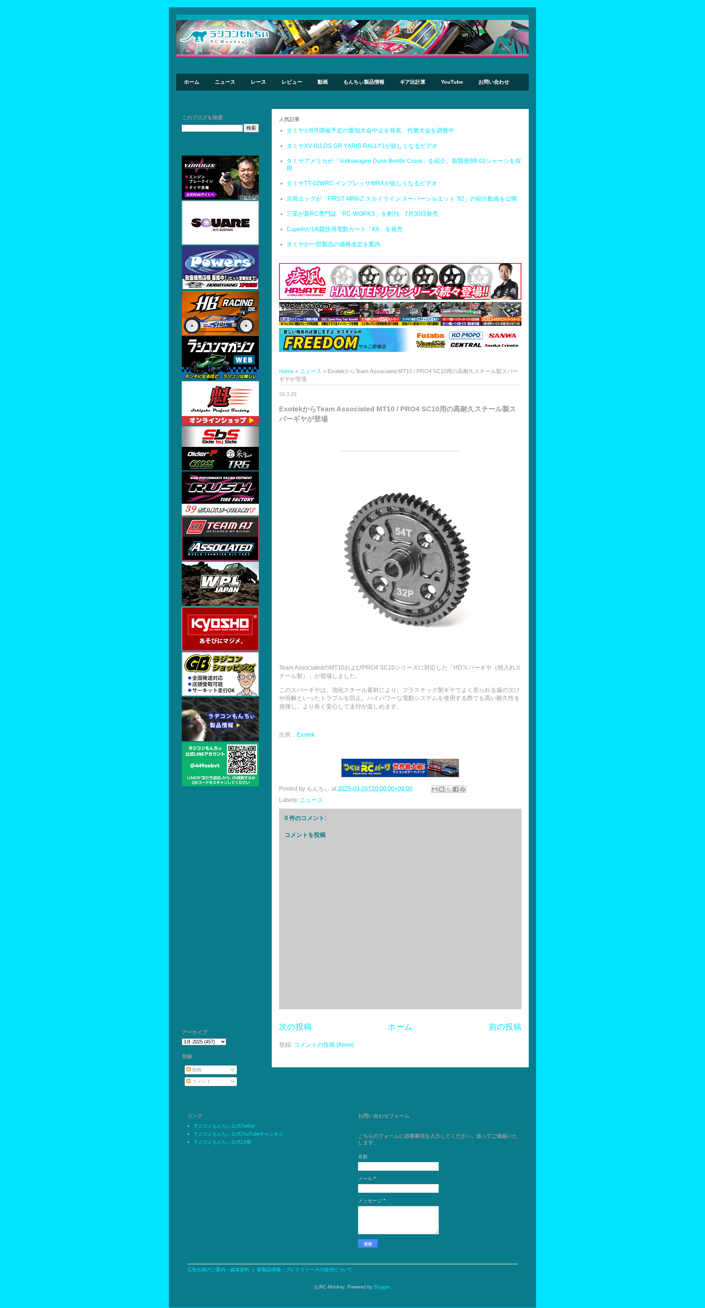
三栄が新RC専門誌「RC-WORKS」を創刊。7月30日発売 (362, 214)
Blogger (382, 1287)
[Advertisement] (220, 911)
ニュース (225, 82)
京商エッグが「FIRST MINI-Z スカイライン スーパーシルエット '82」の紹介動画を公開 (401, 199)
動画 (323, 82)
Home (286, 371)
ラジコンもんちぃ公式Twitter (224, 1126)
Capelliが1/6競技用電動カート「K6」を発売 (344, 229)
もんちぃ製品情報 (363, 82)
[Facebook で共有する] (455, 789)
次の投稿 (295, 1026)
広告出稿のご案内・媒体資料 (218, 1269)
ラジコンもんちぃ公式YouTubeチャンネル (238, 1134)
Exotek (306, 735)
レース (258, 82)
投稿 (196, 1069)
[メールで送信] (434, 789)
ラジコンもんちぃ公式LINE (222, 1142)
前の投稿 (505, 1026)
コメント (201, 1081)
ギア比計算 (413, 82)
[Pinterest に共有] (462, 789)
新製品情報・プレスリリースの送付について (304, 1269)
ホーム (191, 82)
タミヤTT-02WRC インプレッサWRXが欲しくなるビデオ (361, 183)
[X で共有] (448, 789)
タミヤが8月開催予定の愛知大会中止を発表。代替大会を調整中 (370, 130)
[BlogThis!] (441, 789)
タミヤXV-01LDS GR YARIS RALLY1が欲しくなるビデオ (362, 146)
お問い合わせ (493, 82)
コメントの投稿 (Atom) (324, 1045)
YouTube (452, 82)
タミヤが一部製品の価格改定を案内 (333, 244)
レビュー (292, 82)
